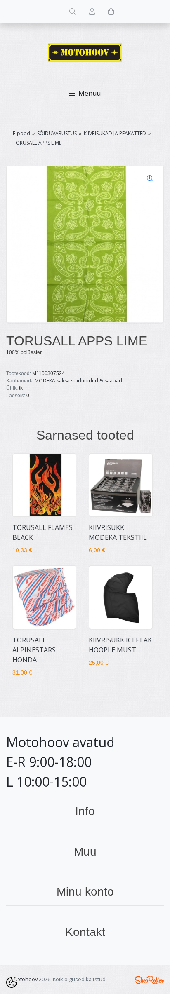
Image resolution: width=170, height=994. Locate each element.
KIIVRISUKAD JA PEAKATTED (115, 133)
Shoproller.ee (149, 980)
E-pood (21, 133)
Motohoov (25, 979)
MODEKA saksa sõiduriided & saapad (78, 380)
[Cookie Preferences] (11, 982)
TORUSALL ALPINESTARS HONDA (34, 649)
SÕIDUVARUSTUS (57, 133)
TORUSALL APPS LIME (37, 142)
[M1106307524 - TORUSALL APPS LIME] (85, 244)
